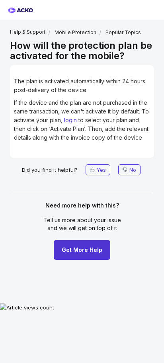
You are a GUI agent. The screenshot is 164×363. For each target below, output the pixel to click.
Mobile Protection (75, 32)
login (70, 120)
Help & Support (27, 32)
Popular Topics (123, 32)
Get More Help (82, 249)
